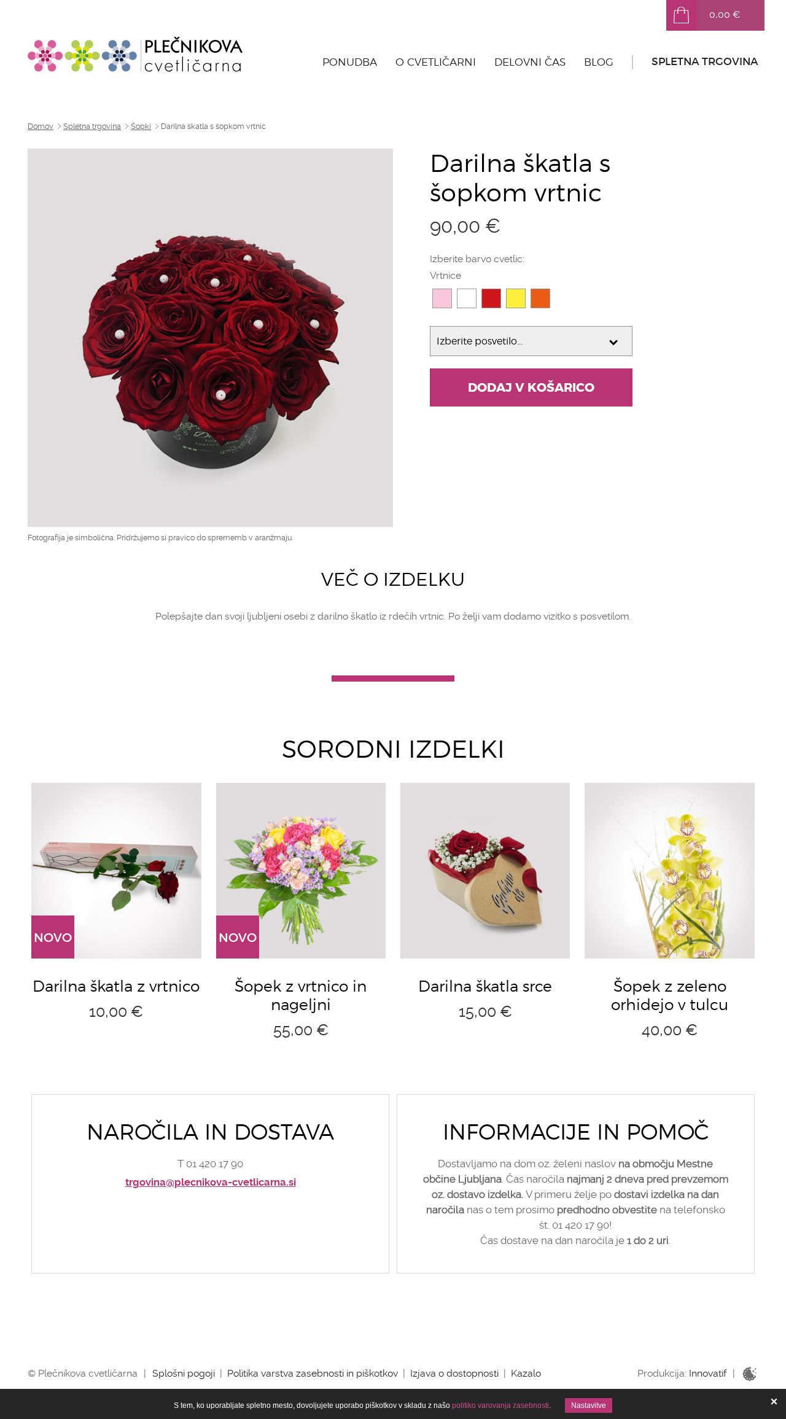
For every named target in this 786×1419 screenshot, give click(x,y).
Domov (40, 126)
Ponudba (349, 62)
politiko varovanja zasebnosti (500, 1405)
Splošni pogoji (183, 1373)
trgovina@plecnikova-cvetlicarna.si (210, 1182)
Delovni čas (530, 62)
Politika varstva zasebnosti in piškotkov (312, 1373)
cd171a (491, 298)
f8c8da (442, 298)
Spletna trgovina (705, 61)
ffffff (467, 298)
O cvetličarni (435, 62)
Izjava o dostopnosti (454, 1373)
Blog (598, 62)
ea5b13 (540, 298)
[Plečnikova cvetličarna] (135, 54)
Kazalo (526, 1373)
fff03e (516, 298)
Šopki (141, 126)
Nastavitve (588, 1405)
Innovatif (707, 1373)
